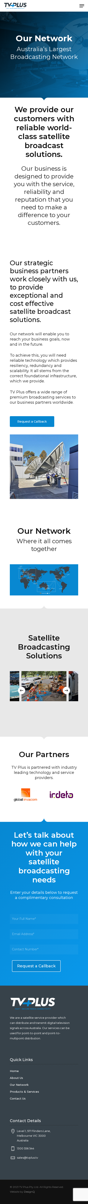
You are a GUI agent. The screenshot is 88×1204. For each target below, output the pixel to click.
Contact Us (18, 1098)
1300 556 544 (25, 1148)
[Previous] (21, 690)
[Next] (66, 690)
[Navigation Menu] (81, 6)
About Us (16, 1078)
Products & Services (24, 1091)
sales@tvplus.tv (27, 1157)
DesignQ (29, 1191)
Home (14, 1071)
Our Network (19, 1084)
